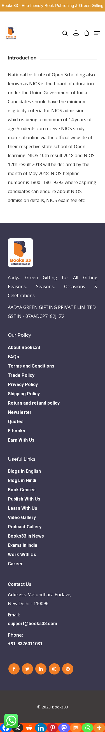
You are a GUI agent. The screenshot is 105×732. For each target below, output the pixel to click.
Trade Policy (21, 375)
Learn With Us (22, 508)
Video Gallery (22, 517)
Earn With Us (21, 440)
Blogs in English (24, 471)
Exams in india (22, 545)
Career (15, 563)
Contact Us (19, 584)
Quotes (16, 421)
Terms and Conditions (31, 366)
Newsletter (20, 412)
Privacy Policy (23, 384)
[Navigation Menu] (97, 33)
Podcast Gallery (24, 526)
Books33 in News (26, 536)
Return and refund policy (34, 403)
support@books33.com (32, 623)
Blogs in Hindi (22, 480)
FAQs (13, 356)
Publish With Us (24, 499)
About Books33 (24, 347)
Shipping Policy (24, 393)
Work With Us (22, 554)
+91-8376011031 (25, 643)
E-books (16, 430)
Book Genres (22, 489)
